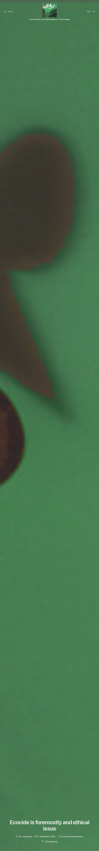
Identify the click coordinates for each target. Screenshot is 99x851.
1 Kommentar (50, 841)
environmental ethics (73, 836)
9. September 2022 (46, 836)
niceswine (27, 836)
